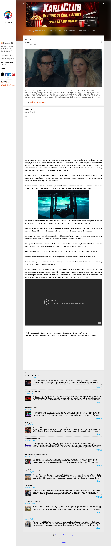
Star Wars (72, 336)
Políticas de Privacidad (6, 84)
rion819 (68, 538)
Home (29, 31)
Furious (27, 517)
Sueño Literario (69, 31)
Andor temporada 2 (32, 333)
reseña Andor (62, 336)
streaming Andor (83, 336)
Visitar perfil (8, 27)
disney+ (75, 333)
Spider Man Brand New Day (32, 391)
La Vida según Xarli (55, 31)
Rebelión (53, 336)
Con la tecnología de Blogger (64, 535)
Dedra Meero (57, 333)
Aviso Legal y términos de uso (8, 85)
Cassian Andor (46, 333)
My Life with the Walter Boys (32, 470)
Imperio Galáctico (32, 336)
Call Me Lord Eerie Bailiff (32, 375)
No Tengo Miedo (29, 423)
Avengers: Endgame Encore (32, 438)
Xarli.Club (8, 22)
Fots (93, 31)
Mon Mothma (44, 336)
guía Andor (83, 333)
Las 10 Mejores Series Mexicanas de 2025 (36, 454)
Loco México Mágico (31, 407)
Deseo (27, 42)
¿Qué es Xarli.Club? (39, 31)
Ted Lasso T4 (29, 485)
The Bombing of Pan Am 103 (32, 501)
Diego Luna (67, 333)
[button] (101, 42)
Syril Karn (94, 336)
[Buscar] (103, 3)
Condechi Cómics (83, 31)
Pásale (99, 387)
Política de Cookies (5, 83)
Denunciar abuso (4, 89)
